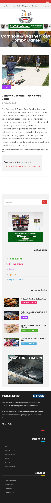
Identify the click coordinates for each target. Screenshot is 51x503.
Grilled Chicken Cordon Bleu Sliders (33, 326)
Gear (11, 269)
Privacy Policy (7, 424)
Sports (12, 274)
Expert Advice (16, 279)
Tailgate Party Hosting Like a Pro (33, 339)
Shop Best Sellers (8, 6)
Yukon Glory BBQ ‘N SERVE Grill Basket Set (34, 313)
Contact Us (9, 492)
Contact (35, 6)
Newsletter (44, 6)
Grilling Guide (16, 264)
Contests (8, 488)
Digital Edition (10, 480)
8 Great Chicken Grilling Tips (33, 299)
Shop (7, 446)
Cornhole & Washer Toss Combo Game (21, 97)
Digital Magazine (23, 6)
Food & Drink (15, 258)
